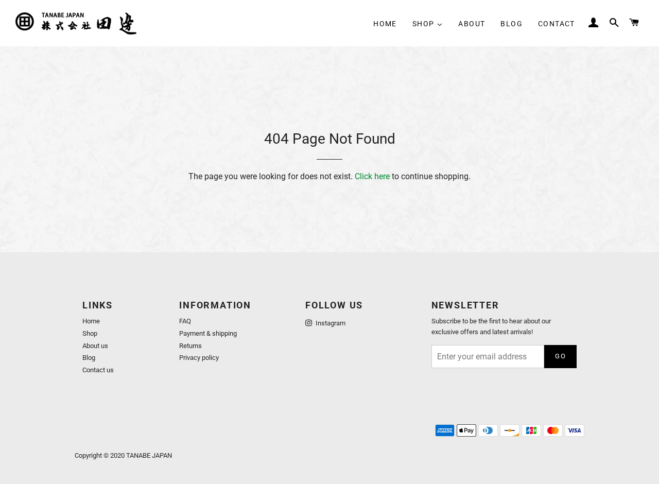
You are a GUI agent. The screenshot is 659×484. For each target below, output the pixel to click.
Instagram (329, 323)
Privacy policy (199, 357)
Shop (89, 333)
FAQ (185, 321)
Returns (190, 346)
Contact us (98, 370)
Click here (372, 176)
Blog (88, 357)
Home (91, 321)
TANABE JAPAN (149, 455)
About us (95, 346)
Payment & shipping (208, 333)
